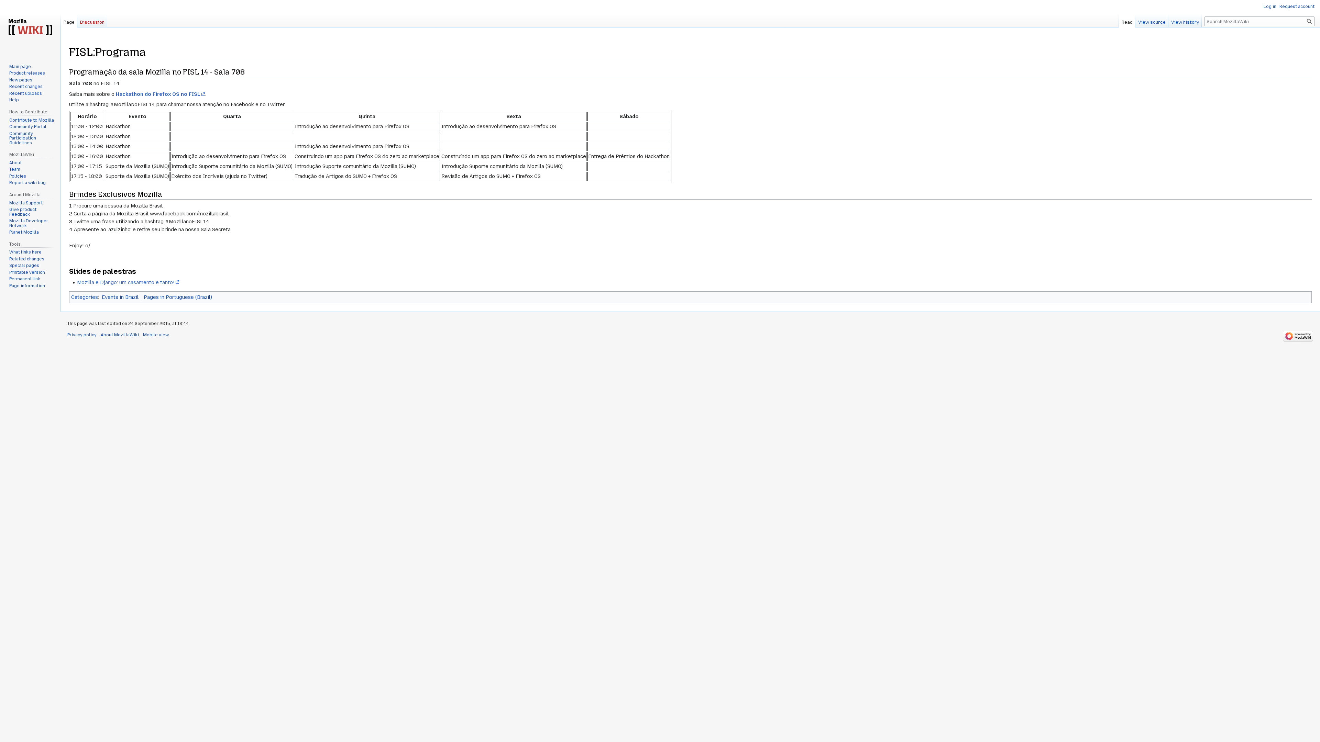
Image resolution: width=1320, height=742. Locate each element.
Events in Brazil (120, 297)
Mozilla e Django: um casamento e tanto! (126, 282)
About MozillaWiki (120, 335)
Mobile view (156, 335)
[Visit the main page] (30, 27)
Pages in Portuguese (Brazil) (178, 297)
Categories (84, 297)
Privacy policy (82, 335)
